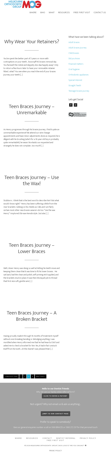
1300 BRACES (57, 427)
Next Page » (40, 376)
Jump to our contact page (55, 413)
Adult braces (74, 42)
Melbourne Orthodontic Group (22, 4)
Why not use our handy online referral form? (55, 390)
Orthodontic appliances (79, 75)
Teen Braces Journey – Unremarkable (32, 109)
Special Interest (75, 80)
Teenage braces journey (79, 91)
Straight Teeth (75, 85)
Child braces (74, 53)
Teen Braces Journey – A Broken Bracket (32, 316)
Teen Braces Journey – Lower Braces (32, 248)
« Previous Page (11, 376)
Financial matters (76, 64)
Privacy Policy (55, 450)
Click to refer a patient (55, 396)
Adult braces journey (78, 48)
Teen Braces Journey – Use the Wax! (31, 180)
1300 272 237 (71, 427)
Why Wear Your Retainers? (31, 41)
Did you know (74, 58)
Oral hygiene (74, 69)
